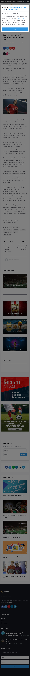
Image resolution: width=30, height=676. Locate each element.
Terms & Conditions (15, 7)
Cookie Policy (13, 9)
